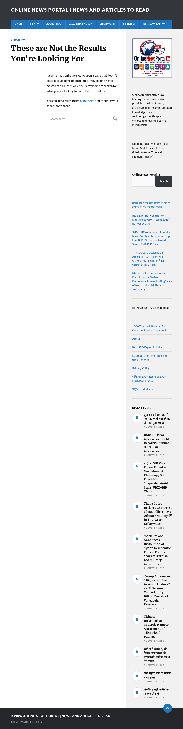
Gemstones (108, 24)
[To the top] (167, 708)
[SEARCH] (115, 118)
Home (18, 24)
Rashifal (129, 24)
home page (87, 101)
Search (164, 181)
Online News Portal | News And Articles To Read (80, 10)
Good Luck (54, 24)
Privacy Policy (154, 24)
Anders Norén (32, 722)
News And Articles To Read (153, 307)
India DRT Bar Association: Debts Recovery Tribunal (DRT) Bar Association (151, 219)
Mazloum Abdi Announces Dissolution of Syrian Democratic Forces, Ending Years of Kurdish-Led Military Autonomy (152, 281)
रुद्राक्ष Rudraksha (81, 24)
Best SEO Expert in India (147, 347)
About (34, 24)
